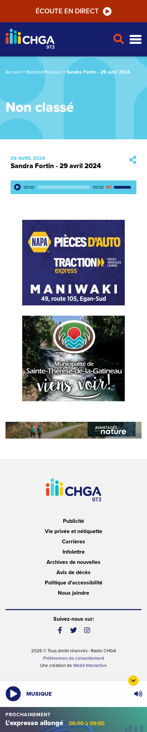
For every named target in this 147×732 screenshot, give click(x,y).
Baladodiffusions (43, 72)
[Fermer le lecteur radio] (133, 680)
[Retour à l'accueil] (56, 39)
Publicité (73, 521)
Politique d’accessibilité (74, 582)
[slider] (123, 187)
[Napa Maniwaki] (73, 262)
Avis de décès (73, 572)
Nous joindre (73, 593)
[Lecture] (17, 187)
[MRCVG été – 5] (73, 430)
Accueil (13, 72)
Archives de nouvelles (73, 562)
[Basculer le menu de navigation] (136, 39)
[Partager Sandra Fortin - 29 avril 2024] (132, 160)
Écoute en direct (67, 11)
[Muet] (108, 187)
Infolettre (74, 551)
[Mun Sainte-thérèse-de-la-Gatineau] (73, 358)
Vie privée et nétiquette (73, 531)
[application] (73, 187)
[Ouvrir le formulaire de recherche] (118, 39)
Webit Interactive (90, 665)
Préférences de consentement (73, 658)
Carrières (73, 541)
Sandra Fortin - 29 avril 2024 (56, 166)
